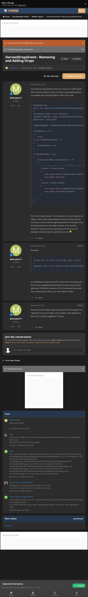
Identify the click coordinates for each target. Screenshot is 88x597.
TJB (12, 510)
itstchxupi (14, 477)
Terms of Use (35, 587)
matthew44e (15, 428)
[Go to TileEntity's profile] (6, 483)
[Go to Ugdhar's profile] (6, 434)
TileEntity (14, 491)
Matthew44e (14, 420)
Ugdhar (13, 445)
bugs (11, 434)
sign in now (55, 340)
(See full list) (78, 519)
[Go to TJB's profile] (6, 497)
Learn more (4, 4)
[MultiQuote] (32, 238)
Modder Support (45, 68)
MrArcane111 (14, 68)
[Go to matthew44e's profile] (6, 420)
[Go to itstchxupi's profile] (6, 451)
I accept (80, 585)
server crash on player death (21, 482)
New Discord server (14, 369)
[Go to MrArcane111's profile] (6, 68)
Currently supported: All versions (20, 49)
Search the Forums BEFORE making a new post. (25, 43)
